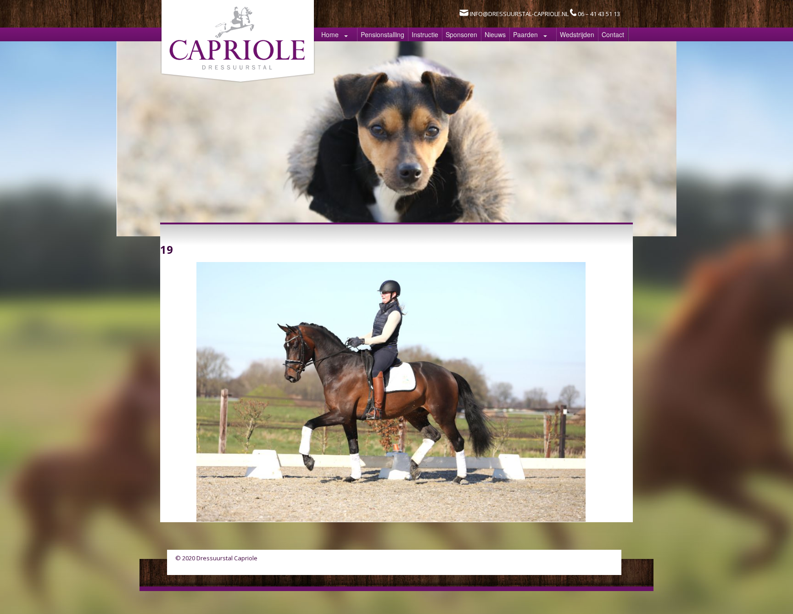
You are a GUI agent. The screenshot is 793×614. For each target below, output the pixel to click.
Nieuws (495, 34)
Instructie (425, 34)
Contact (613, 34)
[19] (391, 519)
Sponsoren (461, 34)
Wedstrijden (577, 34)
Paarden (525, 34)
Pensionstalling (382, 34)
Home (330, 34)
